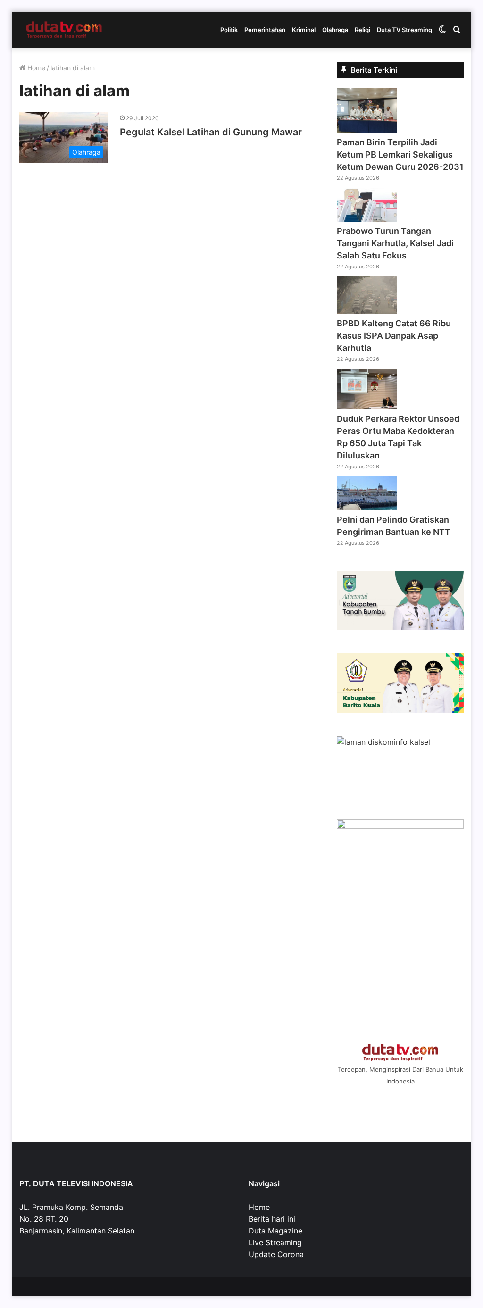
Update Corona (276, 1254)
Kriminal (304, 29)
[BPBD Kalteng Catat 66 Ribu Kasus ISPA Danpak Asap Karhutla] (367, 311)
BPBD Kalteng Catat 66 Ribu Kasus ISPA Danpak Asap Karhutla (394, 335)
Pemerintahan (264, 29)
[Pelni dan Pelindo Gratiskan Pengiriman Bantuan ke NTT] (367, 507)
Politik (229, 29)
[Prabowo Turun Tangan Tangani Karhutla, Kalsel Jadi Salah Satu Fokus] (367, 219)
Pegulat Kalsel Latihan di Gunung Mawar (211, 132)
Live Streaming (275, 1242)
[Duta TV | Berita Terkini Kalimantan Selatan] (64, 29)
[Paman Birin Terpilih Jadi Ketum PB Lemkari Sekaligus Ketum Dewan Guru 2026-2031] (367, 130)
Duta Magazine (275, 1230)
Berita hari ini (272, 1219)
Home (35, 68)
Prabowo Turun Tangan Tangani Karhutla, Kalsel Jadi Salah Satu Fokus (395, 243)
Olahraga (335, 29)
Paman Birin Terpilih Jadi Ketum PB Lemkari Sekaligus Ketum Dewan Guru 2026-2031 (400, 154)
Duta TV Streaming (404, 29)
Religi (362, 29)
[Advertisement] (400, 961)
